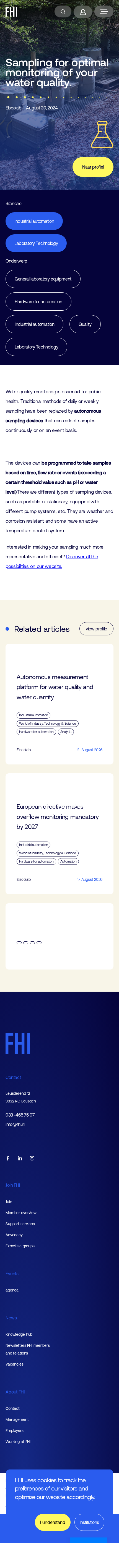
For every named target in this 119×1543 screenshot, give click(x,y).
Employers (15, 1430)
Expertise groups (20, 1246)
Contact (13, 1077)
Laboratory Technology (36, 243)
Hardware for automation (38, 301)
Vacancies (15, 1364)
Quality (85, 324)
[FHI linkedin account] (20, 1158)
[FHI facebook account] (8, 1158)
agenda (12, 1290)
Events (12, 1273)
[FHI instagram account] (32, 1158)
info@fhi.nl (15, 1124)
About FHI (15, 1391)
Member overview (21, 1213)
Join (9, 1201)
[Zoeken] (63, 11)
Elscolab (13, 107)
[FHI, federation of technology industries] (11, 12)
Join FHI (13, 1185)
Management (17, 1419)
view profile (96, 628)
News (11, 1317)
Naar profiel (93, 166)
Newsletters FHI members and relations (28, 1349)
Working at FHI (18, 1441)
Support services (20, 1224)
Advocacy (14, 1235)
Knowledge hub (19, 1334)
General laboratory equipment (43, 278)
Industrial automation (34, 221)
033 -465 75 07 (20, 1115)
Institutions (89, 1522)
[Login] (83, 12)
